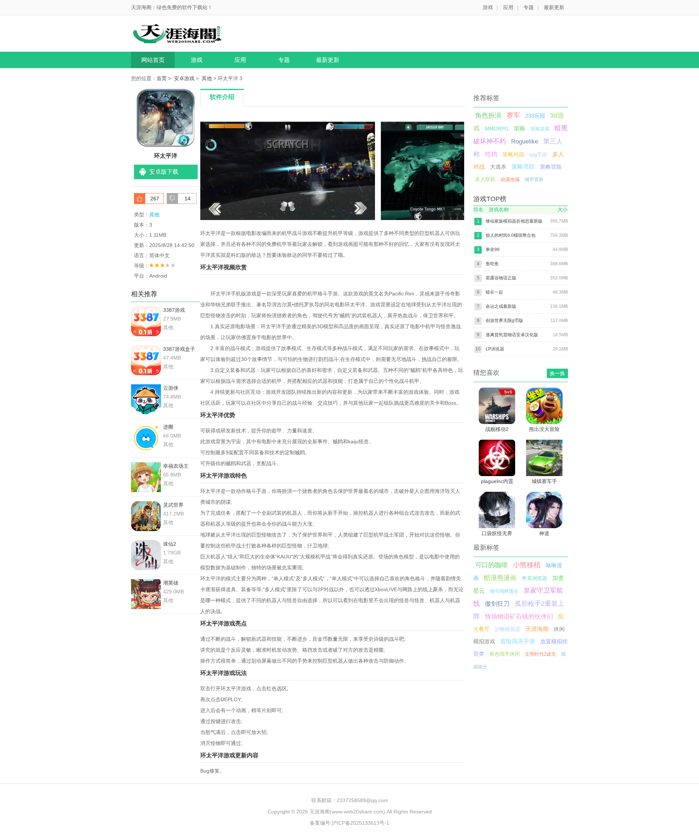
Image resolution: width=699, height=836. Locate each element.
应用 (508, 7)
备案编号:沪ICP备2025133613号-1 (349, 823)
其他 (207, 78)
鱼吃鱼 (492, 263)
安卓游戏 (184, 78)
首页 (162, 78)
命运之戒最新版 (501, 306)
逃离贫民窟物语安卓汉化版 (512, 334)
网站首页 (153, 60)
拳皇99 (492, 249)
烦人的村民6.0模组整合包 (511, 235)
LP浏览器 (495, 349)
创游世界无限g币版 (504, 320)
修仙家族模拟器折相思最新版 (514, 221)
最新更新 (554, 7)
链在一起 (494, 292)
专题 (529, 7)
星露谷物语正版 (501, 277)
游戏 (488, 7)
